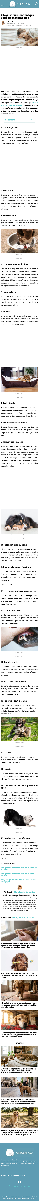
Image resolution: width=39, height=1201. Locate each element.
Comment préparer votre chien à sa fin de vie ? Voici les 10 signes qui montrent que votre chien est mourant (19, 1034)
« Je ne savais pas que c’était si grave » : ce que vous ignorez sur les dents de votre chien (19, 975)
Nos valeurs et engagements (11, 1197)
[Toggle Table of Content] (30, 119)
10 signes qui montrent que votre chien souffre (17, 874)
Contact (34, 1197)
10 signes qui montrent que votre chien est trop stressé (19, 869)
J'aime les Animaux (19, 1186)
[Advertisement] (19, 69)
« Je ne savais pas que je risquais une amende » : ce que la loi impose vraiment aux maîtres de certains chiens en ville (18, 1101)
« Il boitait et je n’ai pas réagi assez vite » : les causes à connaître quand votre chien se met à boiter (19, 1005)
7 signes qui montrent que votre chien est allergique (19, 880)
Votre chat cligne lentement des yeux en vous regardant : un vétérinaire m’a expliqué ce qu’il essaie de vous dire (18, 1071)
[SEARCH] (36, 4)
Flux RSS (33, 1198)
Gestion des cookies (9, 1198)
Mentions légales (23, 1198)
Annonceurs (26, 1197)
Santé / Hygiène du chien (23, 918)
